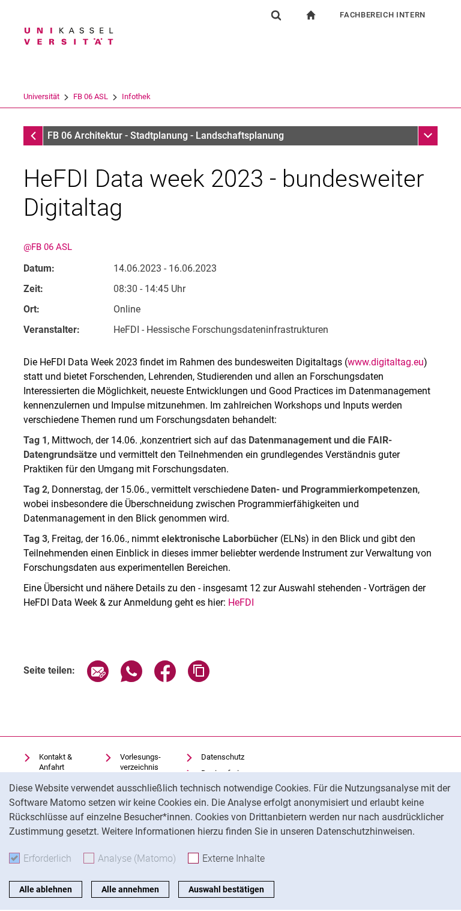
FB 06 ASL (90, 96)
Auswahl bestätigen (226, 889)
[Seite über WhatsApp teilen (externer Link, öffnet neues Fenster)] (131, 678)
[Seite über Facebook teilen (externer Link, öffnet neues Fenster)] (165, 678)
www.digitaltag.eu (386, 362)
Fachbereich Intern (383, 14)
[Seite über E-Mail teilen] (98, 678)
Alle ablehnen (45, 889)
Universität (41, 96)
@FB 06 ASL (47, 247)
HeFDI (240, 602)
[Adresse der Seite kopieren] (198, 678)
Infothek (136, 96)
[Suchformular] (276, 15)
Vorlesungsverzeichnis (140, 762)
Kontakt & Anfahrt (55, 762)
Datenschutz (222, 756)
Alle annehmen (130, 889)
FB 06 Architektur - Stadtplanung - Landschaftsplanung (165, 135)
